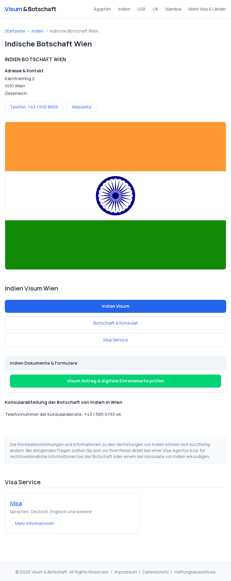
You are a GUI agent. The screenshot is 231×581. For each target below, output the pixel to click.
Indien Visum (115, 306)
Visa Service (115, 340)
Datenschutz (156, 572)
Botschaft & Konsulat (115, 323)
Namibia (173, 9)
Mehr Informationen (34, 523)
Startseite (15, 31)
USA (141, 9)
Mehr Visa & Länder (207, 9)
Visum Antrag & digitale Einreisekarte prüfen (115, 381)
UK (155, 9)
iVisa (16, 503)
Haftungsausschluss (195, 572)
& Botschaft (30, 9)
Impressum (126, 572)
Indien (124, 9)
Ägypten (102, 9)
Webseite (81, 107)
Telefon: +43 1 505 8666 (34, 107)
